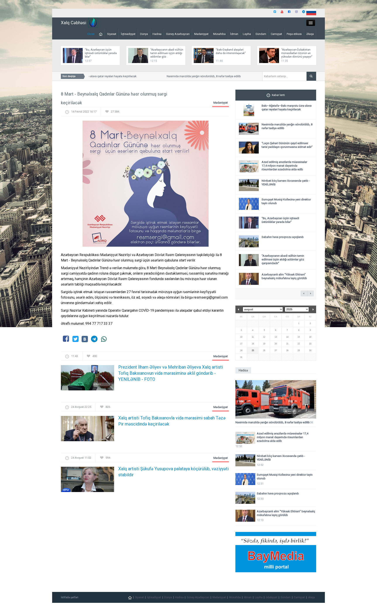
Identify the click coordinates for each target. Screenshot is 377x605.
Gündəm (260, 34)
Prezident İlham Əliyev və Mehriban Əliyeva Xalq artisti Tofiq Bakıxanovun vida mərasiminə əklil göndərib (170, 373)
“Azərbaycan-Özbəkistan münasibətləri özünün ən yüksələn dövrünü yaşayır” (296, 53)
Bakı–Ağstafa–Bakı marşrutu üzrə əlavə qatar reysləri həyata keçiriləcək (287, 107)
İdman (234, 34)
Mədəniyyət (201, 34)
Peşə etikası (294, 34)
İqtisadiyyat (128, 34)
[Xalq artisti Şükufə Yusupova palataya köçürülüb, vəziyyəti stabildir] (87, 481)
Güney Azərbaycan (178, 34)
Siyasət (111, 34)
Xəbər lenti (278, 95)
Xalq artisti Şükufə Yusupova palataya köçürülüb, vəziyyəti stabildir (173, 471)
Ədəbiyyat (271, 597)
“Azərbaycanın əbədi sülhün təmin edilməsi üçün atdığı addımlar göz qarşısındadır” (283, 259)
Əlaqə (310, 34)
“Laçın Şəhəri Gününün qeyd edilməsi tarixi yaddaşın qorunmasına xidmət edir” (287, 145)
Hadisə (157, 34)
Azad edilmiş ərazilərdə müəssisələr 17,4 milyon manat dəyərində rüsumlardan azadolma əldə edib (284, 165)
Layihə (247, 34)
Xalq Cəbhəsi (73, 22)
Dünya (144, 34)
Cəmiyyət (276, 34)
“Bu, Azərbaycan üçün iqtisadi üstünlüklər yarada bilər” (101, 53)
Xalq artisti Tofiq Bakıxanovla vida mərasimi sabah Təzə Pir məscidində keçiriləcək (172, 421)
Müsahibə (219, 34)
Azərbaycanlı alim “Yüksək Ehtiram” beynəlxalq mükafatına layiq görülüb (284, 276)
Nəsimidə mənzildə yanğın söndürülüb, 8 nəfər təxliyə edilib (195, 76)
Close (90, 34)
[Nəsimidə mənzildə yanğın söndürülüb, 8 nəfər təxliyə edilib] (275, 399)
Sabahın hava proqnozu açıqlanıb (283, 237)
